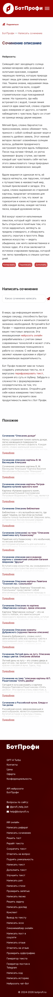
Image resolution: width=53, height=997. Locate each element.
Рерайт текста (15, 843)
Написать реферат (17, 827)
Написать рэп (15, 880)
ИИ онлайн (13, 822)
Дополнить (41, 264)
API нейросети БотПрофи (15, 790)
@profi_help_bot (19, 806)
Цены (10, 769)
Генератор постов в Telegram (18, 965)
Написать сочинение (30, 33)
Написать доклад (17, 906)
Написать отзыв (16, 942)
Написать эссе (15, 922)
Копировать (9, 264)
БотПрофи (8, 33)
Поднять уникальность (20, 859)
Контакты (12, 764)
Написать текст (16, 864)
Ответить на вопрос (18, 853)
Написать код (15, 972)
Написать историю (18, 978)
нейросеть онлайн (31, 335)
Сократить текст (16, 848)
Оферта (11, 774)
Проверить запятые (18, 891)
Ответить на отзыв (18, 947)
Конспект (12, 912)
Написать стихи (16, 885)
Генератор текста (17, 958)
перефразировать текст (29, 373)
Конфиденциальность (19, 778)
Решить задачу (15, 901)
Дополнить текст (17, 869)
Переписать (25, 264)
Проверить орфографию (21, 953)
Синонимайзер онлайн (20, 928)
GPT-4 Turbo (14, 760)
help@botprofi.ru (19, 811)
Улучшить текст (16, 875)
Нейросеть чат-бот (18, 983)
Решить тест (14, 838)
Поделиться (12, 24)
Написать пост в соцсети (16, 935)
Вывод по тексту (16, 917)
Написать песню (16, 896)
